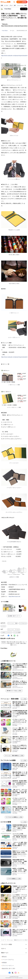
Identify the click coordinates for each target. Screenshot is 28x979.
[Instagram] (15, 973)
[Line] (14, 635)
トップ (2, 940)
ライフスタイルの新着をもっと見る (14, 817)
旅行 (15, 5)
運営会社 (4, 956)
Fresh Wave (5, 30)
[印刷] (17, 635)
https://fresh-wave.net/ (14, 596)
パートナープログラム (7, 959)
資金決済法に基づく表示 (8, 968)
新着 (2, 5)
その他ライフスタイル (6, 632)
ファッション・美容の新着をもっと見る (14, 755)
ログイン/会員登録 (22, 2)
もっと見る (23, 699)
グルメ (11, 5)
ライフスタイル (23, 623)
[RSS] (18, 973)
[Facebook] (8, 635)
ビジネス (3, 626)
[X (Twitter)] (11, 635)
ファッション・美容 (22, 5)
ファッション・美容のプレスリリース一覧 (17, 940)
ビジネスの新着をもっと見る (14, 878)
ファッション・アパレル (13, 629)
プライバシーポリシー (7, 965)
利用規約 (4, 962)
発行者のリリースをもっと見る (14, 690)
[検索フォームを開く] (14, 2)
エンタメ (6, 5)
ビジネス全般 (17, 632)
